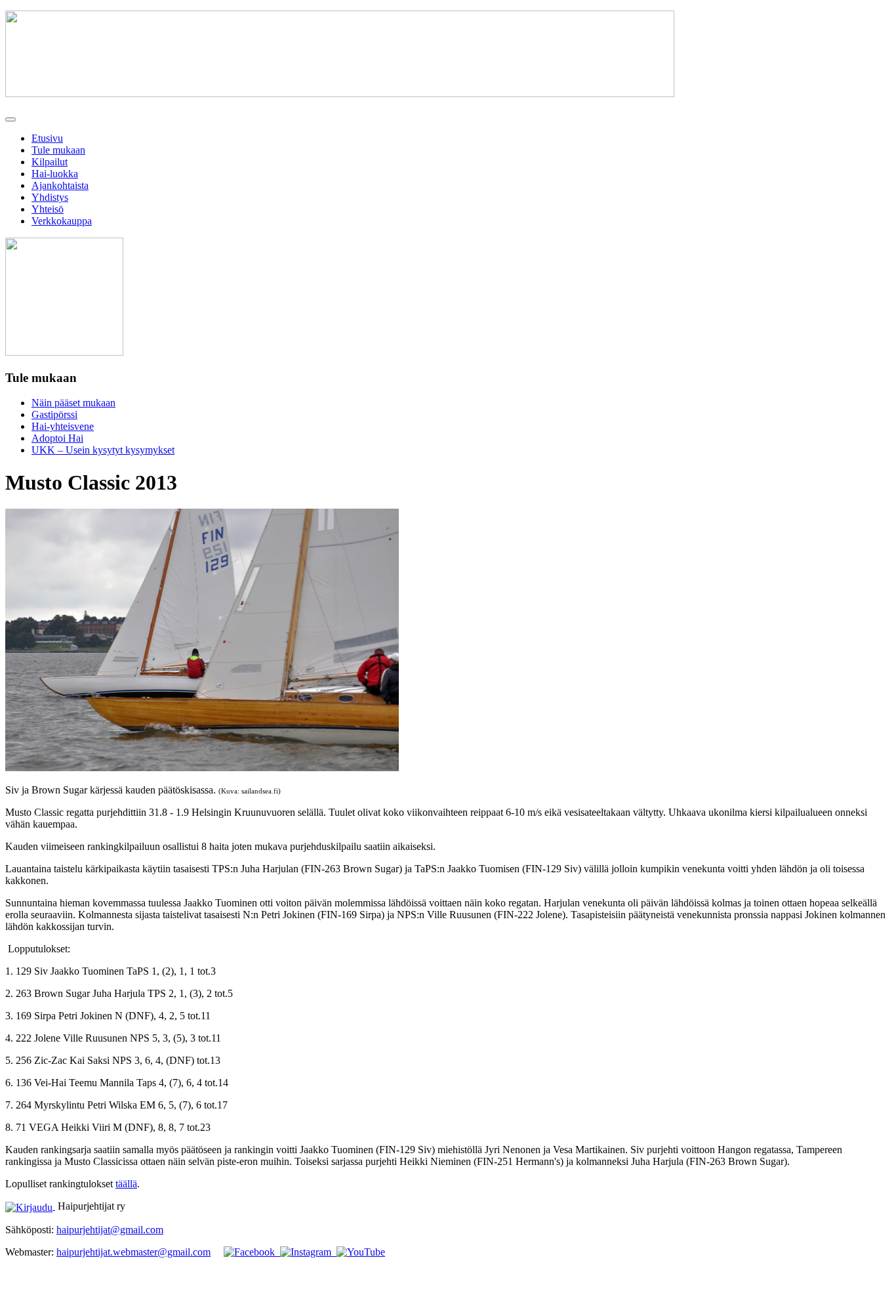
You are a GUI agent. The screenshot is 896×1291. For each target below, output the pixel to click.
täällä (126, 1183)
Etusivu (47, 138)
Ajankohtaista (60, 185)
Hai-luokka (54, 173)
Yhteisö (47, 209)
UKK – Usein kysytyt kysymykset (102, 449)
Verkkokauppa (61, 220)
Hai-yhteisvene (62, 426)
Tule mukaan (58, 150)
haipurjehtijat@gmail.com (109, 1229)
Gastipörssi (54, 414)
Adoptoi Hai (57, 438)
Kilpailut (49, 161)
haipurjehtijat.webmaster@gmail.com (133, 1252)
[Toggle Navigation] (10, 119)
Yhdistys (49, 197)
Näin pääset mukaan (73, 402)
